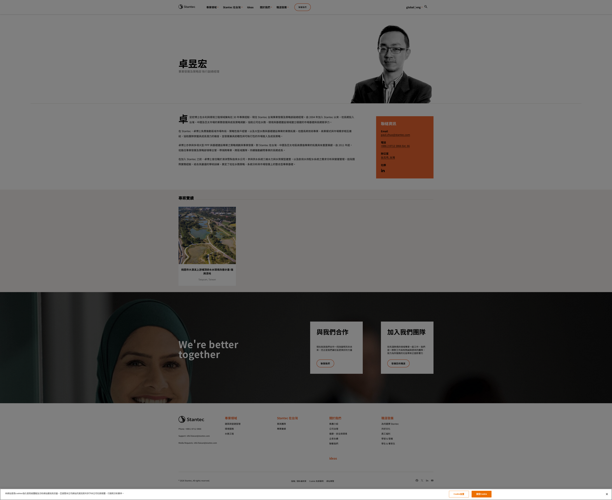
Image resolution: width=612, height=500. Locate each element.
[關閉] (606, 494)
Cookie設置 (459, 494)
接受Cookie (481, 494)
